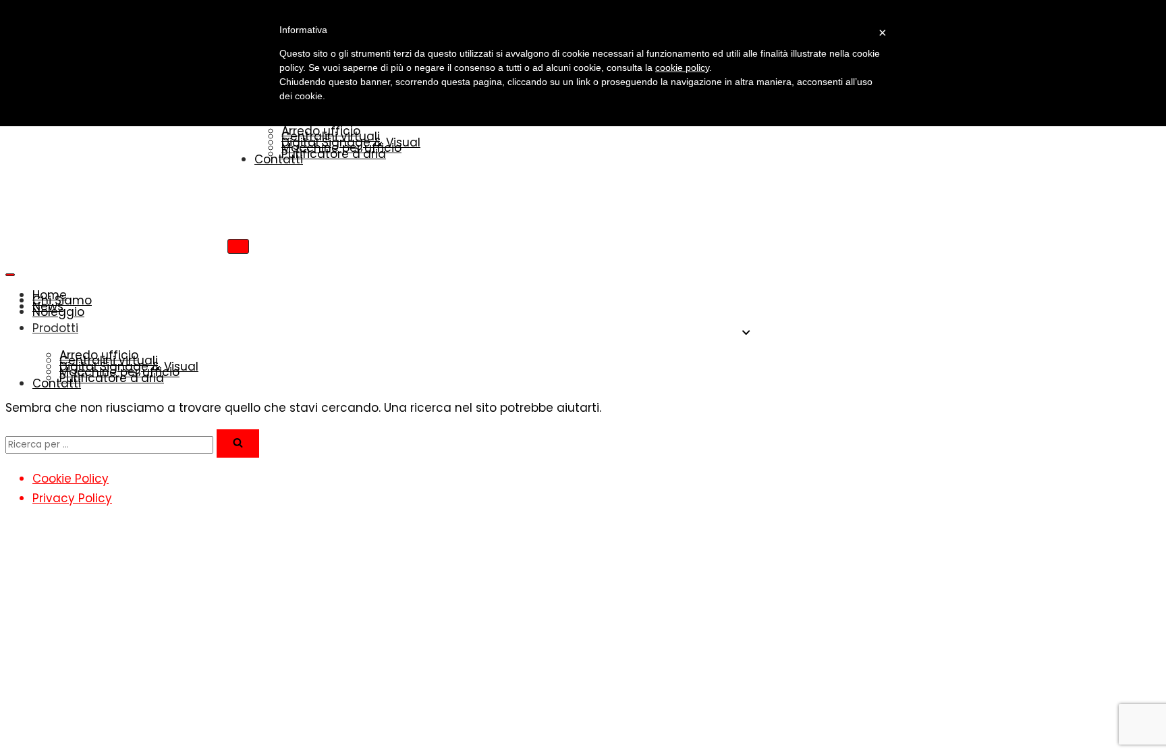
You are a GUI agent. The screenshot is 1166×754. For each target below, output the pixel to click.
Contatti (278, 159)
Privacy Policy (72, 498)
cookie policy (682, 67)
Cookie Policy (70, 478)
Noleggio (58, 312)
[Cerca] (238, 443)
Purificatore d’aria (333, 154)
